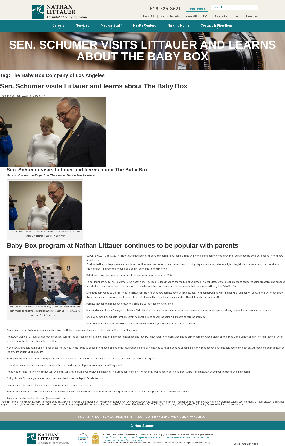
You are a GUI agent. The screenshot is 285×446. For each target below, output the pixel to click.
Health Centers (144, 25)
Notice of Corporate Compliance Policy (146, 437)
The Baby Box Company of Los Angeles (171, 404)
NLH (86, 404)
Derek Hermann (104, 401)
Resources (252, 16)
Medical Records (170, 16)
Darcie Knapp (88, 401)
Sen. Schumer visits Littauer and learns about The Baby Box (93, 86)
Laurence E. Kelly (229, 401)
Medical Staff (111, 25)
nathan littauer (48, 404)
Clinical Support (143, 426)
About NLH (191, 16)
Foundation (221, 16)
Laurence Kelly (246, 401)
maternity (15, 404)
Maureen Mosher (30, 404)
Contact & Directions (217, 25)
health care (169, 401)
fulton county (120, 401)
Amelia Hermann (42, 401)
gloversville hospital (151, 401)
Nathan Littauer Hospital (70, 404)
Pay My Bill (148, 16)
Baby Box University (62, 401)
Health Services (104, 416)
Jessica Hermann (195, 401)
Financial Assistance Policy (177, 437)
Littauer (259, 401)
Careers (58, 25)
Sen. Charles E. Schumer (118, 404)
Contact (201, 416)
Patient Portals (197, 8)
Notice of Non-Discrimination (130, 440)
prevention (94, 404)
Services (82, 25)
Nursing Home (178, 25)
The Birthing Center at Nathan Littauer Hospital (218, 404)
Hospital (180, 401)
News (237, 16)
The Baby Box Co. (141, 404)
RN (102, 404)
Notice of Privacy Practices (114, 437)
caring (76, 401)
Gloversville (134, 401)
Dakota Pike (39, 95)
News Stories (18, 401)
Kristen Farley (212, 401)
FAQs (206, 16)
